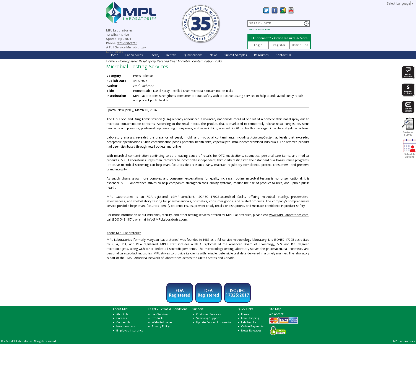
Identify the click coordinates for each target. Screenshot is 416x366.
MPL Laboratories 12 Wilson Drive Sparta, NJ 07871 (119, 34)
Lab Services (160, 314)
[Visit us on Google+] (283, 10)
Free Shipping (250, 318)
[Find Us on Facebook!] (274, 10)
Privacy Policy (161, 326)
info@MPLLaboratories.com (167, 219)
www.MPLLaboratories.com (289, 215)
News (214, 55)
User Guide (300, 45)
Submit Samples (235, 55)
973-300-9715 (127, 43)
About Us (122, 314)
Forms (245, 314)
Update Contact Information (214, 322)
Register (279, 45)
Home (114, 55)
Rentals (171, 55)
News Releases (251, 330)
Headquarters (125, 326)
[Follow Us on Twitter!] (266, 10)
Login (258, 45)
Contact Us (283, 55)
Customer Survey (408, 133)
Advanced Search (259, 29)
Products (158, 318)
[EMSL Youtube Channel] (291, 10)
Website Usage (162, 322)
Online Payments (252, 326)
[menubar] (200, 55)
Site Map (275, 309)
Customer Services (208, 314)
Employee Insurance (129, 330)
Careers (121, 318)
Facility (154, 55)
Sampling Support (207, 318)
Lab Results (248, 322)
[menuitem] (114, 55)
